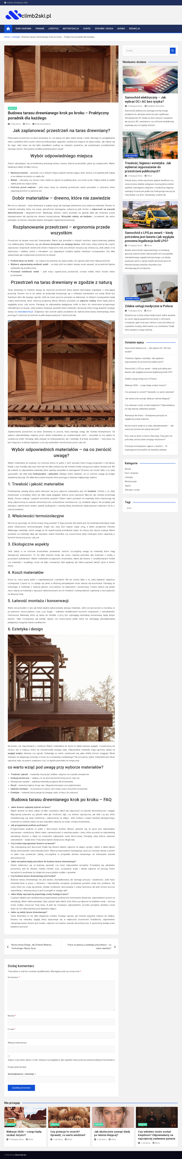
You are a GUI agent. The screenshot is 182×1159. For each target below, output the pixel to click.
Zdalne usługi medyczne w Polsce (149, 306)
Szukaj (173, 51)
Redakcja (134, 28)
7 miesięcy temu (135, 311)
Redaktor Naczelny (155, 106)
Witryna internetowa (17, 1042)
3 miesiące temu (135, 176)
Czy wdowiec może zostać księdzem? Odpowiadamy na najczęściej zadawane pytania (156, 1135)
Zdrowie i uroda (104, 28)
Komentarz (14, 977)
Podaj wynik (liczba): (17, 1067)
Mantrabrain (20, 1155)
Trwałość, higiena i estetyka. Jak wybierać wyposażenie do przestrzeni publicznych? (148, 167)
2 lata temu (16, 124)
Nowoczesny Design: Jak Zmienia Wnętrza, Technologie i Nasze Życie (31, 947)
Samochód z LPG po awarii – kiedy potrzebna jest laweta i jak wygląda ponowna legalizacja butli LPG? (149, 237)
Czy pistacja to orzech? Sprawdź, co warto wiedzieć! (149, 392)
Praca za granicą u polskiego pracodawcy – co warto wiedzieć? (89, 947)
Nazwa (12, 1015)
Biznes (121, 28)
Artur (28, 124)
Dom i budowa (23, 28)
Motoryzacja (71, 28)
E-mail (11, 1029)
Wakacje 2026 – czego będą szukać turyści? (145, 385)
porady (129, 508)
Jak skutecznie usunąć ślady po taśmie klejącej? (147, 398)
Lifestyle (53, 28)
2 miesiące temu (135, 106)
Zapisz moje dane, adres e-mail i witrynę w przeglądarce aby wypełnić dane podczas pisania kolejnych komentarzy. (61, 1060)
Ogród (87, 28)
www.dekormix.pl (25, 311)
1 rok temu (58, 1139)
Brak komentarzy (43, 124)
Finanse (40, 28)
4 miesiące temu (135, 245)
